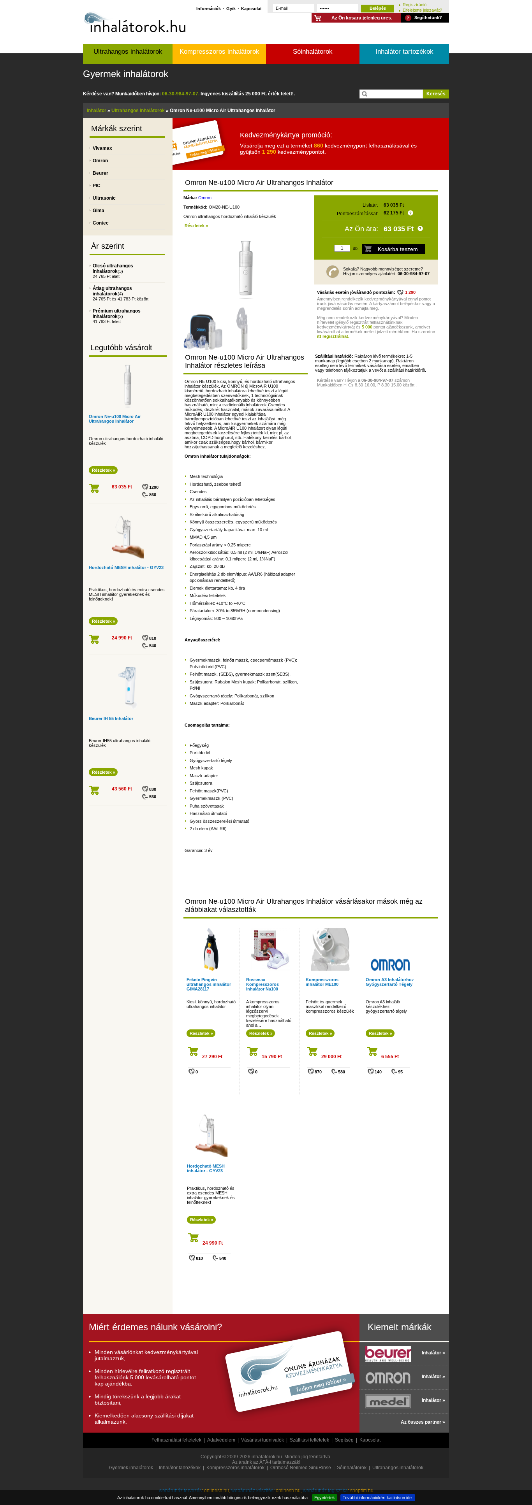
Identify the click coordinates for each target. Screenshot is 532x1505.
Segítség (344, 1440)
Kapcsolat (251, 8)
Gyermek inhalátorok (125, 73)
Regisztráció (414, 4)
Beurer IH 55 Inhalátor (111, 718)
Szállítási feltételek (309, 1440)
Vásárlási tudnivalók (262, 1440)
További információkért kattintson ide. (378, 1497)
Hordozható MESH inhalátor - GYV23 (126, 567)
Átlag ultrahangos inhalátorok (112, 291)
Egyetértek (324, 1497)
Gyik (231, 8)
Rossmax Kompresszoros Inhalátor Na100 (262, 984)
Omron (100, 160)
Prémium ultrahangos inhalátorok (117, 313)
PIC (96, 185)
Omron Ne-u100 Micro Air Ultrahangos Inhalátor (115, 418)
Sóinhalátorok (313, 51)
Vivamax (102, 148)
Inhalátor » (433, 1353)
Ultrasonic (104, 198)
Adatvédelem (221, 1440)
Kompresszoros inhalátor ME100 (322, 982)
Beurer (100, 173)
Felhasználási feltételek (176, 1440)
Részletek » (196, 225)
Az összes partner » (423, 1422)
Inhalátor (96, 110)
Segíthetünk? (428, 17)
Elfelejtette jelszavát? (422, 10)
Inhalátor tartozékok (404, 51)
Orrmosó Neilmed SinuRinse (300, 1467)
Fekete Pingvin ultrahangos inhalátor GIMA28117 (209, 984)
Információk (208, 8)
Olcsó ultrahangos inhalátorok (113, 268)
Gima (98, 210)
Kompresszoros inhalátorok (219, 51)
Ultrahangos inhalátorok (127, 51)
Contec (101, 223)
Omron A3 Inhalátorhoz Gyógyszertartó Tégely (390, 982)
